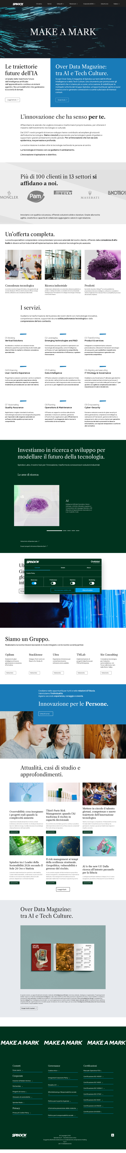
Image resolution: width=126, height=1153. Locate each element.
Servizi (49, 4)
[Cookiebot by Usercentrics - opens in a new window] (92, 562)
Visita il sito (9, 673)
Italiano (116, 4)
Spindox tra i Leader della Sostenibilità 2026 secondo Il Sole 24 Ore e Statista (26, 865)
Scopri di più (61, 100)
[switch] (53, 583)
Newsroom (73, 4)
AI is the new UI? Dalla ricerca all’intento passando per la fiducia (98, 869)
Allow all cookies (87, 590)
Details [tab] (63, 567)
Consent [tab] (37, 567)
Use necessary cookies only (62, 590)
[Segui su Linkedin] (112, 1135)
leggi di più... (14, 832)
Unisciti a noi (104, 4)
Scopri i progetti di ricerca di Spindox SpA (33, 546)
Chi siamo (39, 4)
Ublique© (59, 4)
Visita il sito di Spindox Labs (29, 541)
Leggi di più (62, 889)
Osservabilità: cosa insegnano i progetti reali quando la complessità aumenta (26, 814)
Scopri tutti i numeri (28, 1008)
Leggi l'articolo (12, 100)
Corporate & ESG (88, 4)
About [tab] (89, 567)
